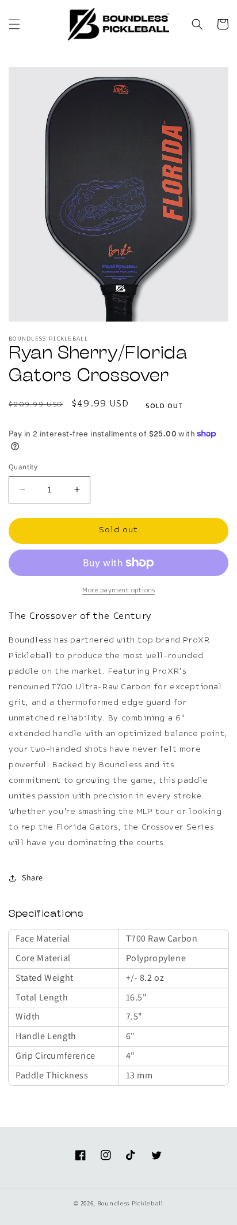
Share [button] (32, 877)
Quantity (23, 467)
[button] (14, 24)
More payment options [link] (118, 590)
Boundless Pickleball (130, 1204)
